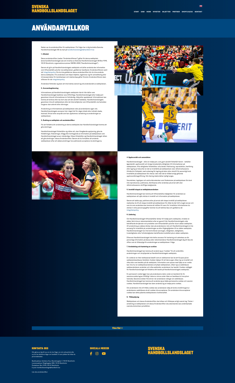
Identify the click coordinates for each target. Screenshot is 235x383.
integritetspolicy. (59, 79)
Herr (149, 12)
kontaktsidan (38, 356)
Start (136, 12)
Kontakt (198, 12)
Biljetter (166, 12)
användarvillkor (43, 372)
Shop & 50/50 (187, 12)
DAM (143, 12)
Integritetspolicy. (50, 72)
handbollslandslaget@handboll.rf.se (80, 50)
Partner (176, 12)
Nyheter (156, 12)
